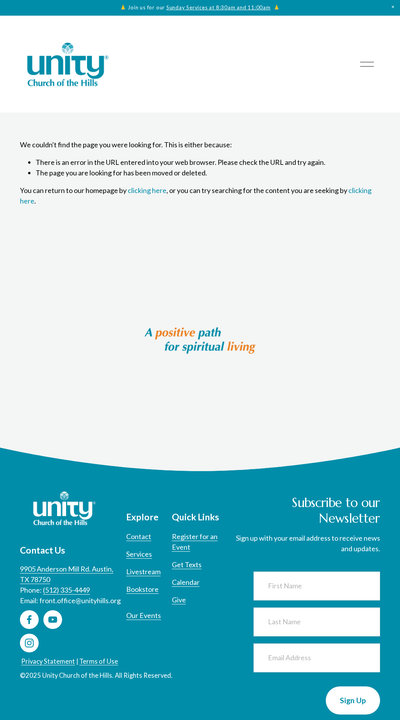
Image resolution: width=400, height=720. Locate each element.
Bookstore (142, 589)
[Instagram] (29, 643)
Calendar (186, 582)
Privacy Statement (48, 661)
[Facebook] (29, 619)
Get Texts (187, 564)
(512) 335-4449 (66, 590)
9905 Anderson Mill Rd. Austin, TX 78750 (66, 574)
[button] (393, 7)
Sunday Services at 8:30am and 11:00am (218, 7)
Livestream (143, 571)
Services (139, 554)
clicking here (147, 190)
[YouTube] (52, 619)
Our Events (143, 615)
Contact (138, 536)
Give (179, 599)
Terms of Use (98, 661)
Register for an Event (195, 541)
